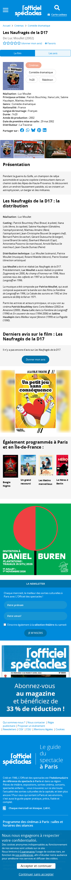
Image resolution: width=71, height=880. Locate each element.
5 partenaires (27, 851)
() (35, 223)
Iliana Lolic (53, 97)
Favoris (51, 43)
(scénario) (43, 253)
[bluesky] (33, 130)
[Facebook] (22, 130)
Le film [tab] (17, 53)
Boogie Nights (6, 484)
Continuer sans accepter (36, 874)
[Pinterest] (39, 130)
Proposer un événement (31, 726)
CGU (28, 729)
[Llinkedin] (44, 130)
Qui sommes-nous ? (14, 722)
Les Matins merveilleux (45, 482)
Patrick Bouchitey (37, 97)
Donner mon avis (35, 359)
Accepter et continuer (36, 866)
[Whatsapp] (27, 130)
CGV (21, 729)
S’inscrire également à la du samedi (36, 624)
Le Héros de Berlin (62, 481)
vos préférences (24, 855)
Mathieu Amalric (24, 100)
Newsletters (9, 729)
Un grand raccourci (26, 481)
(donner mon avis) (31, 43)
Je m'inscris (35, 633)
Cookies (60, 729)
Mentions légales (43, 729)
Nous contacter (36, 722)
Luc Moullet (24, 93)
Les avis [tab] (53, 53)
